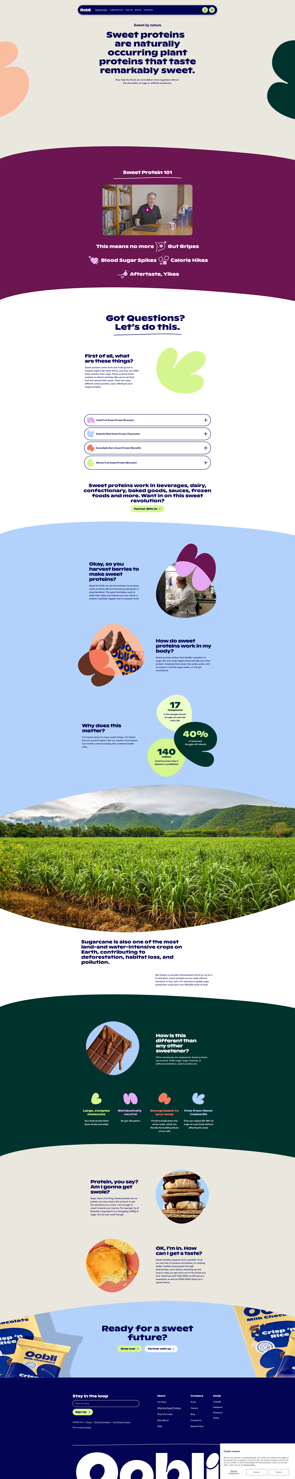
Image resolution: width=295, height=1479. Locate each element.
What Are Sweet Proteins (169, 1408)
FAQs (159, 1426)
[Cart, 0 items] (212, 10)
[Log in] (205, 10)
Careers (194, 1408)
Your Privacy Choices (121, 1422)
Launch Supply (85, 1427)
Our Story (162, 1402)
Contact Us (196, 1420)
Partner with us (159, 1348)
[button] (116, 9)
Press (193, 1402)
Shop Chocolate (165, 1414)
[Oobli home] (85, 10)
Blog (193, 1414)
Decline (279, 1472)
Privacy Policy (249, 1465)
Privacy (89, 1422)
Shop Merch (163, 1420)
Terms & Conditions (102, 1422)
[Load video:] (147, 210)
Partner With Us (145, 508)
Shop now (128, 1348)
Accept (256, 1472)
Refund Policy (197, 1426)
